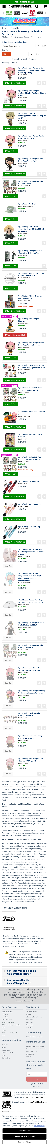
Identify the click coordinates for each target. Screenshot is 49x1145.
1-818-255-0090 (7, 1019)
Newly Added (6, 1050)
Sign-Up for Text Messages (37, 1084)
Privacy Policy (39, 1126)
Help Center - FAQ (7, 1012)
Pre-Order (33, 59)
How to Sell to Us (31, 1051)
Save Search (41, 46)
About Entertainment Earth (35, 1046)
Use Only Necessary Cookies (24, 1136)
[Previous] (3, 12)
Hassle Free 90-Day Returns (37, 1102)
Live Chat (5, 1017)
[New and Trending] (9, 13)
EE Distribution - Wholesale (34, 1037)
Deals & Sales (6, 1058)
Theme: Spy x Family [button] (11, 46)
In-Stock (24, 59)
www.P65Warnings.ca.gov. (32, 962)
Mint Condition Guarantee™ (35, 1097)
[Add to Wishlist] (44, 83)
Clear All (5, 50)
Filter (5, 54)
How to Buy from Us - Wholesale (36, 1049)
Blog (3, 1055)
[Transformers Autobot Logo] (32, 13)
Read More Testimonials (25, 1001)
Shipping (29, 1027)
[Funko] (24, 13)
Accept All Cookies (24, 1131)
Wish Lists (29, 1019)
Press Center (30, 1054)
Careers (28, 1057)
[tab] (24, 972)
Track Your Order (31, 1012)
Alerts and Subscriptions (34, 1017)
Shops (4, 1047)
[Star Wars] (40, 13)
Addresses (29, 1022)
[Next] (45, 12)
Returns (28, 1014)
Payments (29, 1025)
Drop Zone (5, 1045)
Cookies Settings (24, 1142)
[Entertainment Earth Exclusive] (17, 13)
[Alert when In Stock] (39, 83)
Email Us (5, 1014)
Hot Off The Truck (7, 1053)
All (18, 59)
